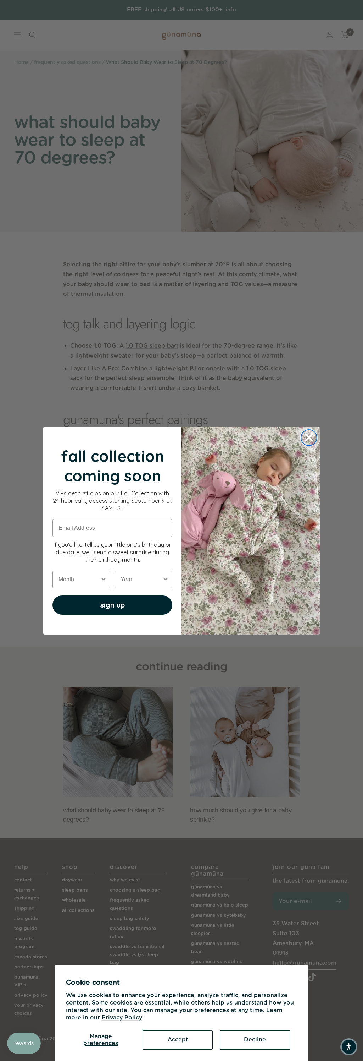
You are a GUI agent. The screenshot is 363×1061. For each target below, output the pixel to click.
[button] (348, 1046)
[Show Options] (103, 579)
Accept (178, 1040)
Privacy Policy (122, 1018)
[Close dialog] (309, 438)
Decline (255, 1040)
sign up (112, 604)
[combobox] (79, 579)
